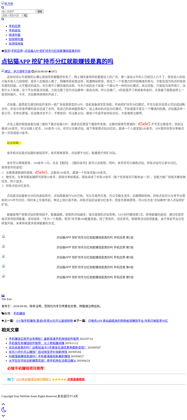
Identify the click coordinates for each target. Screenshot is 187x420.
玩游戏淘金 (16, 43)
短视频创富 (16, 39)
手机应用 (14, 26)
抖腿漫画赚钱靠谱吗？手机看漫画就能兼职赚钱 (39, 356)
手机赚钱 (19, 313)
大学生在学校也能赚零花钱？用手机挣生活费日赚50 (42, 360)
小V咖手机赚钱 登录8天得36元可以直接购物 (44, 320)
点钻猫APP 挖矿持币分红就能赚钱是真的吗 (52, 50)
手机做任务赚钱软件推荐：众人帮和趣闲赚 (36, 343)
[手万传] (7, 3)
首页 (7, 50)
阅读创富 (14, 34)
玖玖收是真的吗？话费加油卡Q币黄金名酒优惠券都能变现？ (48, 347)
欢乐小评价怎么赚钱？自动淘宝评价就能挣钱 (38, 351)
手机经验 (14, 30)
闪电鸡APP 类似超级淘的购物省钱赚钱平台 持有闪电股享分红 (128, 320)
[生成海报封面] (3, 295)
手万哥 (26, 71)
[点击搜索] (2, 7)
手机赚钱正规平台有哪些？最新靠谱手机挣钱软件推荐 (44, 338)
